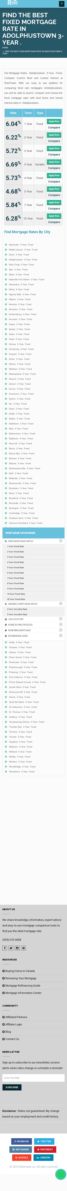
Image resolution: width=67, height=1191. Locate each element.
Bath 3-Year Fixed (18, 473)
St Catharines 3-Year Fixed (23, 707)
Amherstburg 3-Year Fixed (22, 314)
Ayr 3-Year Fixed (18, 403)
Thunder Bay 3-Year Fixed (22, 727)
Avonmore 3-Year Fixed (21, 394)
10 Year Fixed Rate (16, 594)
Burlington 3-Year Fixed (21, 508)
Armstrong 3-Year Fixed (21, 349)
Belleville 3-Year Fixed (20, 478)
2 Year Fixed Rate (15, 552)
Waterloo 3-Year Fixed (20, 746)
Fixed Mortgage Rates (20, 541)
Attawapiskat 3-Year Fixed (22, 374)
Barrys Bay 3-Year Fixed (21, 453)
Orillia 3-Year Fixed (19, 642)
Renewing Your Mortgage (20, 978)
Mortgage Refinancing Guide (22, 985)
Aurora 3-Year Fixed (19, 389)
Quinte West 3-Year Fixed (22, 687)
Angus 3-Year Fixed (19, 324)
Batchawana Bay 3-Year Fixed (24, 468)
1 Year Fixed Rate (15, 546)
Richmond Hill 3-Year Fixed (23, 692)
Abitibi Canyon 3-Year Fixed (23, 249)
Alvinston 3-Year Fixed (20, 309)
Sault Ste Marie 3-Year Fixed (24, 702)
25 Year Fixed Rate (16, 599)
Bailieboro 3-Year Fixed (21, 423)
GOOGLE (23, 1157)
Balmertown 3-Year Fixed (22, 433)
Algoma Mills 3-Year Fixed (22, 294)
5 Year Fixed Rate (15, 567)
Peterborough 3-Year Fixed (23, 667)
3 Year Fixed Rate (15, 557)
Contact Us (12, 1039)
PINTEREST (46, 1149)
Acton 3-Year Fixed (19, 254)
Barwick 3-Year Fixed (20, 458)
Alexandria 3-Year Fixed (21, 284)
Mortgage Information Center (23, 992)
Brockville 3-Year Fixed (21, 503)
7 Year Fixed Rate (15, 578)
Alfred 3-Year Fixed (19, 289)
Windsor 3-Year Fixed (20, 761)
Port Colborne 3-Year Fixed (23, 677)
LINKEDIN (45, 1157)
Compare (54, 127)
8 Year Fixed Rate (15, 583)
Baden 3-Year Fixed (19, 418)
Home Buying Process (20, 625)
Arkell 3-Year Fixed (19, 339)
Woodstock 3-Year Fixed (21, 771)
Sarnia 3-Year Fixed (19, 697)
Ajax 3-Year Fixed (18, 269)
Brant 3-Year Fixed (19, 493)
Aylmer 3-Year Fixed (19, 399)
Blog (8, 1031)
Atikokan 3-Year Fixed (20, 369)
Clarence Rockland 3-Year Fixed (25, 523)
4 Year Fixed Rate (15, 562)
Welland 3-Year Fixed (20, 751)
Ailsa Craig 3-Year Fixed (21, 264)
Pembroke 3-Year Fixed (21, 662)
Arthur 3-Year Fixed (19, 359)
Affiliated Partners (16, 1017)
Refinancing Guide (17, 636)
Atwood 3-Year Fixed (20, 379)
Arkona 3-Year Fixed (19, 344)
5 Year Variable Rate (17, 614)
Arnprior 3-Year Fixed (20, 354)
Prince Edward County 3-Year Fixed (27, 682)
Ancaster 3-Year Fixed (20, 319)
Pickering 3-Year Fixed (21, 672)
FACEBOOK (23, 1141)
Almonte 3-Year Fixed (20, 304)
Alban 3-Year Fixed (19, 274)
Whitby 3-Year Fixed (19, 756)
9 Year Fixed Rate (15, 588)
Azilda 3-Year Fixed (19, 413)
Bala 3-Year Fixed (18, 428)
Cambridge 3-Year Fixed (21, 513)
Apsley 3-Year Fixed (19, 329)
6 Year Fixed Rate (15, 573)
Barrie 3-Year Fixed (19, 448)
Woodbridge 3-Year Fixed (22, 766)
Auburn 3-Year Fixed (20, 384)
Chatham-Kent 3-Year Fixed (23, 518)
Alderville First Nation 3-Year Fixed (26, 279)
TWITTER (46, 1141)
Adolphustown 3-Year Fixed (23, 259)
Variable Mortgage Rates (22, 604)
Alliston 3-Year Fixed (19, 299)
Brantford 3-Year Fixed (21, 498)
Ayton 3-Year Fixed (19, 408)
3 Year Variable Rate (17, 609)
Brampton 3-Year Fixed (21, 488)
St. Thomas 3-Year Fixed (22, 712)
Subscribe (12, 1087)
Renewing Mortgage (19, 630)
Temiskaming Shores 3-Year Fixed (26, 722)
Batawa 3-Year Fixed (20, 463)
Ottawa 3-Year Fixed (20, 652)
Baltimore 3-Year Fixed (21, 438)
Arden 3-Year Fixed (19, 334)
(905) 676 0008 (11, 939)
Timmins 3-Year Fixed (20, 732)
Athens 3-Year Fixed (19, 364)
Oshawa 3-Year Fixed (20, 647)
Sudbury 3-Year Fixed (20, 717)
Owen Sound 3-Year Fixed (22, 657)
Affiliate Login (13, 1024)
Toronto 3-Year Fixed (20, 737)
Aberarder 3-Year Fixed (21, 244)
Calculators (15, 619)
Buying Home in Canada (20, 971)
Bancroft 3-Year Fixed (20, 443)
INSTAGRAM (22, 1149)
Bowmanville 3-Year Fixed (22, 483)
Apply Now (54, 121)
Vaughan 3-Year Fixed (20, 742)
